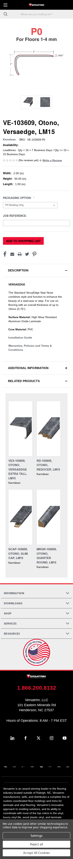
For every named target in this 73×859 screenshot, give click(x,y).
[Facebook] (5, 254)
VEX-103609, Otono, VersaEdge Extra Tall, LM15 (17, 469)
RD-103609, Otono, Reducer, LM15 (48, 464)
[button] (50, 160)
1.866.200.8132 (36, 688)
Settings (37, 836)
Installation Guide (20, 337)
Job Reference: (15, 216)
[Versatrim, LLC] (36, 5)
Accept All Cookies (36, 853)
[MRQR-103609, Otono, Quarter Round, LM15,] (48, 517)
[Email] (12, 254)
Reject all (36, 844)
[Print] (20, 254)
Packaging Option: (17, 198)
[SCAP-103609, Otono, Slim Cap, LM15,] (20, 517)
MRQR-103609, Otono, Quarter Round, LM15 (47, 555)
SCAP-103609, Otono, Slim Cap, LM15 (18, 553)
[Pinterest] (34, 254)
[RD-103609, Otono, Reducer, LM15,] (48, 429)
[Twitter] (27, 254)
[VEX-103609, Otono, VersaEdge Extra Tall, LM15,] (20, 429)
